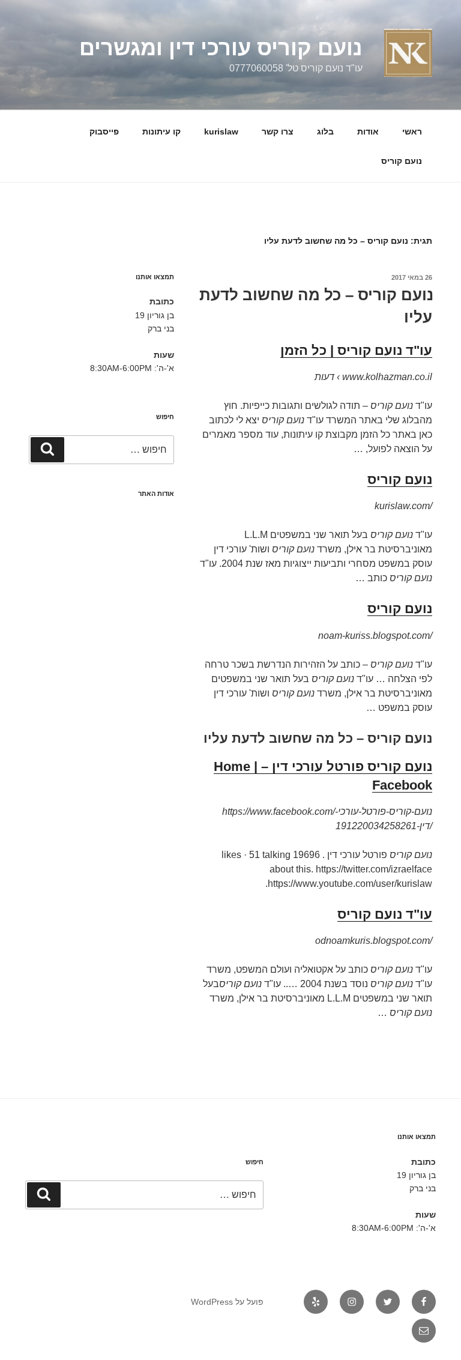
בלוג (325, 131)
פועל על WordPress (227, 1302)
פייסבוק (104, 131)
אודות (368, 131)
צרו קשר (278, 131)
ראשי (412, 131)
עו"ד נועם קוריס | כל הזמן (356, 350)
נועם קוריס (401, 161)
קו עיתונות (161, 131)
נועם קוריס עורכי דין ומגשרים (221, 47)
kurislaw (221, 131)
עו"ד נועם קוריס (384, 914)
